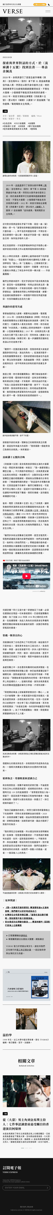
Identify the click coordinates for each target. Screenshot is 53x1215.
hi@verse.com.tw (16, 1210)
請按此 (24, 936)
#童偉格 (33, 129)
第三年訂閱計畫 (24, 950)
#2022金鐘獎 (20, 123)
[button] (23, 1148)
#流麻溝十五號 (9, 126)
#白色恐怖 (7, 123)
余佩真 (18, 185)
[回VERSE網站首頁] (12, 11)
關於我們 (23, 1207)
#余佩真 (21, 126)
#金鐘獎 (31, 123)
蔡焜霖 (16, 685)
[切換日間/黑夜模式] (49, 4)
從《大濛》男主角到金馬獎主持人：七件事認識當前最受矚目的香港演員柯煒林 (26, 1124)
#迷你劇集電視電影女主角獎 (15, 129)
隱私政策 (30, 1207)
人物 (5, 111)
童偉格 (6, 274)
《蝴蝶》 (38, 207)
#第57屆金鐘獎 (34, 126)
